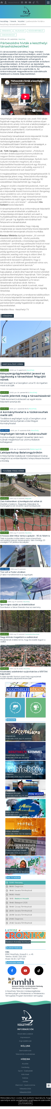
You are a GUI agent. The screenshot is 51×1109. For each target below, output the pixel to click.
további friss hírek (13, 471)
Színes (3, 601)
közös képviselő (36, 31)
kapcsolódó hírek (12, 364)
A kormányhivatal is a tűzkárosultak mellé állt (24, 414)
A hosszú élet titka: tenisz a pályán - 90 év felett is (25, 536)
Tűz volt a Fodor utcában (12, 572)
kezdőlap (4, 21)
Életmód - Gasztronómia (25, 1085)
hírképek (7, 316)
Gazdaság (25, 1067)
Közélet (21, 21)
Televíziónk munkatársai (25, 1054)
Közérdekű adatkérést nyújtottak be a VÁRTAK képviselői (24, 672)
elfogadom (25, 1103)
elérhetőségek (14, 948)
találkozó (19, 31)
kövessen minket (15, 962)
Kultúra (25, 1078)
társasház (6, 31)
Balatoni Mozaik (22, 898)
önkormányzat (8, 35)
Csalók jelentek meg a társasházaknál (25, 395)
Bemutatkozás (25, 1050)
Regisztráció (13, 3)
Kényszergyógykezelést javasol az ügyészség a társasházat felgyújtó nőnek (23, 376)
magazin (11, 720)
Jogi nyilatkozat (25, 1041)
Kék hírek (5, 430)
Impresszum (25, 1037)
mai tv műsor (13, 878)
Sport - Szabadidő (25, 1071)
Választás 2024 (25, 1089)
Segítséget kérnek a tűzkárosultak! (23, 433)
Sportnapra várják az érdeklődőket (17, 604)
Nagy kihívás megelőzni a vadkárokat (19, 637)
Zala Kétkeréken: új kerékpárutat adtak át (21, 501)
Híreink (13, 21)
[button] (3, 339)
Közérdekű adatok (25, 1034)
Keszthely (22, 39)
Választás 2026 (25, 1092)
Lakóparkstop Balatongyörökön (21, 452)
